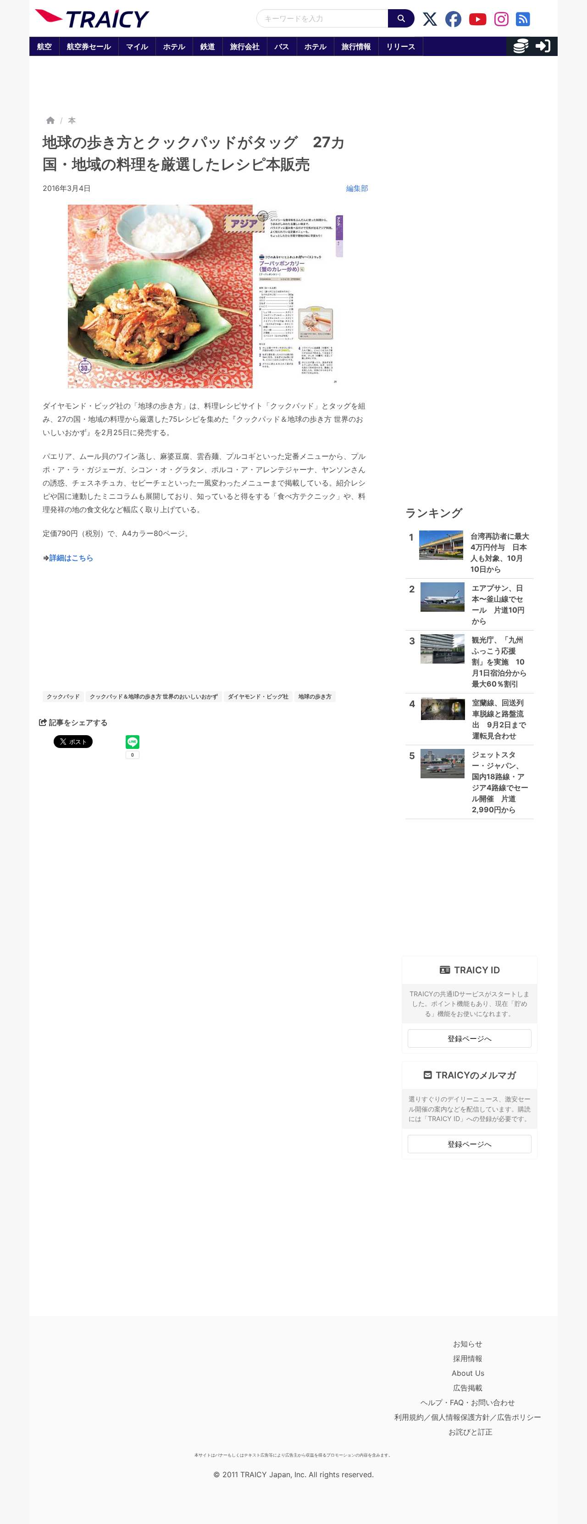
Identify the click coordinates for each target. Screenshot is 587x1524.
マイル (137, 46)
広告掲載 (467, 1387)
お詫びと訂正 (471, 1431)
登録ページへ (470, 1038)
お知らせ (467, 1343)
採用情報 (467, 1358)
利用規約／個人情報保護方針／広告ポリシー (467, 1417)
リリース (400, 46)
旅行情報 (356, 46)
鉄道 (207, 46)
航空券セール (89, 46)
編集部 (357, 188)
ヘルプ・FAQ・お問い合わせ (468, 1402)
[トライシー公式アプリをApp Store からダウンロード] (88, 1392)
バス (282, 46)
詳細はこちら (72, 557)
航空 (44, 46)
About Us (468, 1373)
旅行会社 (245, 46)
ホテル (174, 46)
